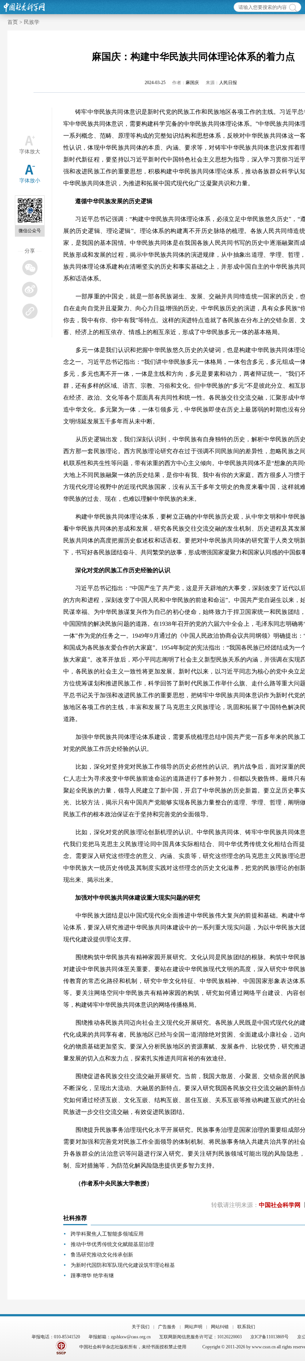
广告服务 (167, 1326)
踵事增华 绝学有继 (92, 1275)
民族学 (31, 22)
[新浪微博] (29, 289)
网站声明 (193, 1326)
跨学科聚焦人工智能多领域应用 (107, 1234)
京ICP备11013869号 (269, 1336)
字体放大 (29, 151)
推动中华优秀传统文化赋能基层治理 (112, 1244)
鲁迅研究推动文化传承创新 (102, 1255)
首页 (12, 22)
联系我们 (246, 1326)
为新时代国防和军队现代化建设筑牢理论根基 (123, 1265)
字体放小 (29, 180)
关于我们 (141, 1326)
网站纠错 (220, 1326)
